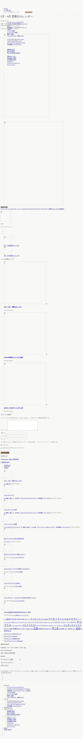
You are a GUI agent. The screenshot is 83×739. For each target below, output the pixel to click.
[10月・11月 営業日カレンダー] (25, 303)
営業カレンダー (11, 56)
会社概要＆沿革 (11, 59)
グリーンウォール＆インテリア (16, 42)
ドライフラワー (29, 625)
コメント (4, 430)
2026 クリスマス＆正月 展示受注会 (14, 538)
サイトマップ (11, 65)
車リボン (73, 628)
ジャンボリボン (71, 622)
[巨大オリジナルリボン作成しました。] (8, 551)
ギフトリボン (50, 622)
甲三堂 (55, 628)
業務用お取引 (11, 49)
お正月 (19, 619)
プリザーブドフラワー (42, 209)
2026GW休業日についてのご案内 (13, 357)
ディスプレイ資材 (12, 32)
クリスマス (56, 622)
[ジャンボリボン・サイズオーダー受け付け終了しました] (8, 595)
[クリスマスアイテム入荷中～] (8, 580)
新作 (44, 628)
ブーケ (55, 625)
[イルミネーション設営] (8, 507)
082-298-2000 (28, 12)
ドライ (20, 625)
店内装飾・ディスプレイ (14, 44)
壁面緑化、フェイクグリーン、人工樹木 (18, 690)
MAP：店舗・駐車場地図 (8, 653)
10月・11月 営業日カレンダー (13, 307)
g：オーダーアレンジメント (12, 527)
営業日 (11, 628)
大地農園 (27, 628)
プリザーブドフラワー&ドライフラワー (18, 689)
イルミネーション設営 (10, 509)
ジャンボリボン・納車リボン (15, 36)
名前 (3, 433)
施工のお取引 (11, 51)
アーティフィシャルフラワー (15, 22)
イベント (17, 622)
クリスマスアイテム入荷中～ (12, 583)
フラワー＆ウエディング (14, 41)
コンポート (63, 622)
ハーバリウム (41, 625)
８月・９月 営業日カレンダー (13, 480)
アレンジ (28, 619)
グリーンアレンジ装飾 (10, 524)
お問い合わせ (8, 68)
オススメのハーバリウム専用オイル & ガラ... (17, 569)
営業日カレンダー (54, 209)
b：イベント (7, 541)
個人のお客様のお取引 (13, 53)
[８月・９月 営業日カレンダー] (8, 478)
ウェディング (31, 622)
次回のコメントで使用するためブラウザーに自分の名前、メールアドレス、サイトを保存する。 (30, 442)
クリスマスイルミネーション (15, 39)
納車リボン (64, 628)
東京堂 (47, 628)
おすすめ (13, 619)
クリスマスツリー (9, 495)
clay (5, 619)
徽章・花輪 (10, 34)
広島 (60, 209)
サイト (3, 439)
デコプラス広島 (15, 625)
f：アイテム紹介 (18, 572)
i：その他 (16, 498)
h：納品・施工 (8, 498)
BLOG (6, 66)
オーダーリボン (39, 622)
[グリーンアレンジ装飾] (8, 521)
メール (3, 436)
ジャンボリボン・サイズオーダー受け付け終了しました (20, 597)
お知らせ (23, 619)
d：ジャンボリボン (18, 557)
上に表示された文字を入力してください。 (13, 447)
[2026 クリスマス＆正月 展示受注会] (8, 535)
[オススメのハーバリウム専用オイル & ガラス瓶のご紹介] (8, 566)
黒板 (10, 631)
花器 (69, 628)
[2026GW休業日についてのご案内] (25, 354)
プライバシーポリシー (13, 63)
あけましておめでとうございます (13, 408)
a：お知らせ (4, 207)
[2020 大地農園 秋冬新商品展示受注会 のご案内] (8, 609)
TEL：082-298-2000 (6, 650)
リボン (7, 628)
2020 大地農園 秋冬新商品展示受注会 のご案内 (17, 612)
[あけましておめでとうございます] (25, 404)
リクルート (10, 61)
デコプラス (32, 209)
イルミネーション (23, 622)
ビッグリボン (49, 625)
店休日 (41, 629)
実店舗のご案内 (11, 58)
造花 (63, 209)
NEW (8, 619)
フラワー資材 (11, 30)
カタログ (45, 622)
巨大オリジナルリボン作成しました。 (15, 554)
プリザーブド (60, 625)
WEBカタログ (8, 46)
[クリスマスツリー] (8, 492)
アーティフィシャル (6, 209)
